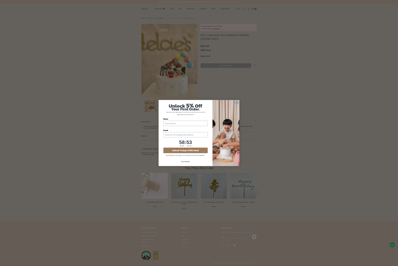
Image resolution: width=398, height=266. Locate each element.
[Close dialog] (237, 102)
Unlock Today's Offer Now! (185, 150)
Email (165, 130)
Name (165, 119)
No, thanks (185, 161)
